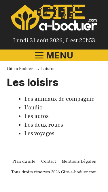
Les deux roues (43, 125)
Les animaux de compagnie (59, 99)
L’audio (33, 107)
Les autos (36, 116)
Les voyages (39, 133)
